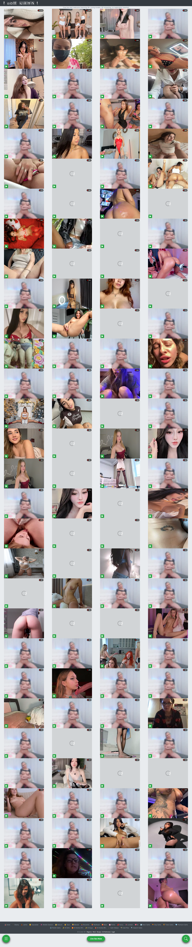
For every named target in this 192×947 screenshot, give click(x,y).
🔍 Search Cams (136, 928)
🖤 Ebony (15, 925)
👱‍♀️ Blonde (75, 925)
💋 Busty (120, 925)
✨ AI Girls (66, 928)
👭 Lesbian (129, 925)
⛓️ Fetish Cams (55, 928)
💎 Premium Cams (181, 925)
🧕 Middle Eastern (46, 925)
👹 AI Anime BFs (100, 928)
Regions (89, 932)
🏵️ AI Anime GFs (77, 928)
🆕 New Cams (145, 925)
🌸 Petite (112, 925)
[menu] (6, 939)
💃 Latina (24, 925)
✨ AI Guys (89, 928)
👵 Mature (58, 925)
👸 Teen (67, 925)
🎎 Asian (7, 925)
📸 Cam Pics (125, 928)
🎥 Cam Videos (113, 928)
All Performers (106, 932)
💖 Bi (136, 925)
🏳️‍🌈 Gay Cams (156, 925)
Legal (113, 932)
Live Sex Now (96, 939)
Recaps (99, 932)
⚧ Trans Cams (168, 925)
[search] (186, 939)
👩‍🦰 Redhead (95, 925)
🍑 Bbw (104, 925)
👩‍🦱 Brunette (85, 925)
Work (94, 932)
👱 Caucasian (33, 925)
